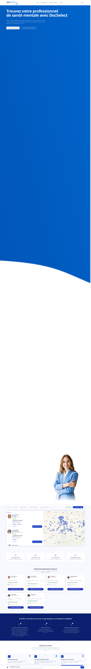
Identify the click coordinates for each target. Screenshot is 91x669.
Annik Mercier (13, 594)
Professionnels (44, 2)
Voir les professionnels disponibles (28, 27)
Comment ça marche (53, 2)
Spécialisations (24, 507)
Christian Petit (33, 594)
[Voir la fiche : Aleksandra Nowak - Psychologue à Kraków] (68, 577)
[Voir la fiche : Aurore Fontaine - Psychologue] (9, 577)
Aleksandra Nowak (73, 576)
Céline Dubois (52, 576)
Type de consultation (34, 507)
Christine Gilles (33, 576)
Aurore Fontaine (14, 576)
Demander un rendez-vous (16, 589)
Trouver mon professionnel (13, 27)
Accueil (37, 2)
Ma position (69, 507)
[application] (64, 528)
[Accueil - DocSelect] (12, 2)
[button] (71, 530)
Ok (82, 667)
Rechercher (78, 507)
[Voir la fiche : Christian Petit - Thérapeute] (28, 595)
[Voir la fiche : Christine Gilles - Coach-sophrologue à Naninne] (28, 577)
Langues (16, 507)
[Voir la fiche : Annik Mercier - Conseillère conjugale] (9, 595)
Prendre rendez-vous (37, 526)
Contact (60, 2)
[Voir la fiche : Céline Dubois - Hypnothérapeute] (48, 577)
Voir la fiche (14, 526)
